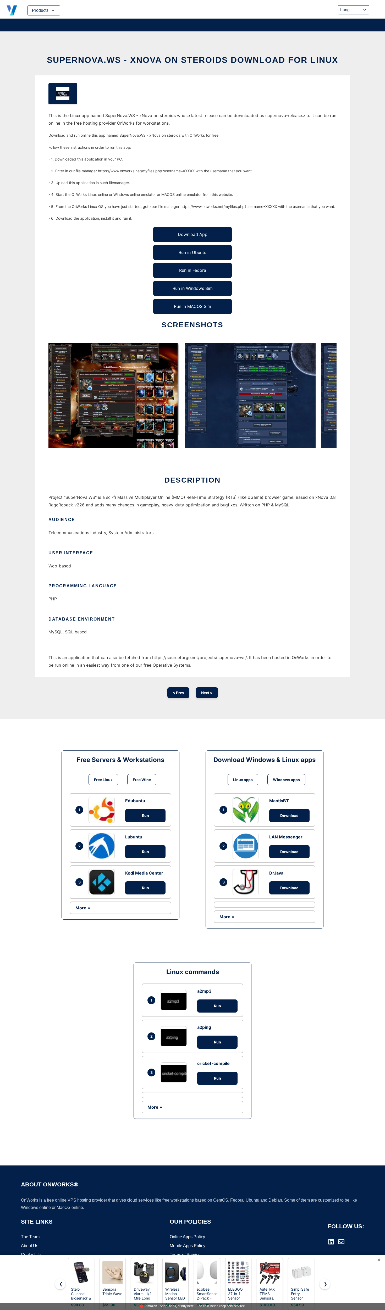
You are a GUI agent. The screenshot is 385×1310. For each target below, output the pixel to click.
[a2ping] (175, 1036)
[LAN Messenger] (247, 846)
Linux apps (243, 779)
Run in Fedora (192, 270)
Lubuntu (133, 836)
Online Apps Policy (187, 1237)
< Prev (178, 692)
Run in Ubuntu (192, 252)
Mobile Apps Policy (187, 1245)
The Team (30, 1237)
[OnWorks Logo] (12, 10)
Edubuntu (135, 800)
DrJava (276, 873)
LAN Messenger (285, 836)
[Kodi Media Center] (103, 882)
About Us (29, 1245)
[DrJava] (247, 882)
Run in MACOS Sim (192, 306)
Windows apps (286, 779)
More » (82, 907)
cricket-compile (213, 1063)
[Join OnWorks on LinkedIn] (331, 1242)
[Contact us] (341, 1242)
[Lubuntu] (103, 846)
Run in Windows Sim (193, 288)
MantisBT (279, 800)
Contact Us (31, 1254)
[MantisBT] (247, 810)
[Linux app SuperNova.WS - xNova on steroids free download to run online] (62, 93)
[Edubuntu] (103, 810)
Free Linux (103, 779)
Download (289, 815)
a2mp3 (204, 991)
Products (40, 10)
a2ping (204, 1027)
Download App (192, 234)
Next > (207, 692)
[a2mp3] (175, 1000)
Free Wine (142, 779)
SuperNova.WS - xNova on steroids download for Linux (192, 60)
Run (145, 815)
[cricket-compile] (175, 1072)
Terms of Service (185, 1254)
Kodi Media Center (144, 873)
